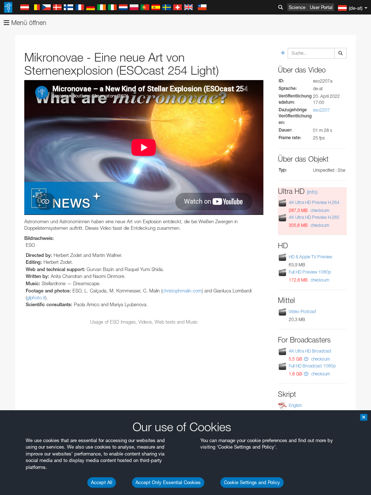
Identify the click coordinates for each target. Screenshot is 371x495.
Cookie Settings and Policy (252, 482)
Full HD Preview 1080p (310, 272)
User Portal (321, 7)
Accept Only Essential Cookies (168, 482)
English (295, 405)
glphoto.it (36, 297)
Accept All (101, 482)
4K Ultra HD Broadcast (310, 351)
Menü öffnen (27, 22)
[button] (306, 359)
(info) (312, 192)
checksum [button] (319, 210)
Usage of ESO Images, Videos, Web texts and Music (144, 322)
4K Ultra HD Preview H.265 (314, 217)
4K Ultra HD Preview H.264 (314, 202)
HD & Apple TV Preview (310, 256)
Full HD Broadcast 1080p (312, 366)
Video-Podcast (302, 311)
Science (297, 7)
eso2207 (321, 110)
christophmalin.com (182, 291)
